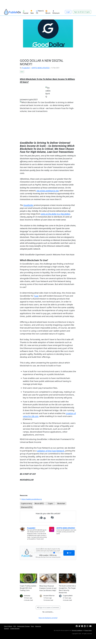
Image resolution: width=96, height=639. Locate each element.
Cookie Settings (15, 628)
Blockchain (61, 503)
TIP (70, 553)
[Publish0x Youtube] (90, 626)
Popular (25, 13)
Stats (32, 626)
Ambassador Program (23, 626)
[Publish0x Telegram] (82, 626)
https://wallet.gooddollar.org (31, 499)
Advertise (38, 626)
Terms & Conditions (77, 630)
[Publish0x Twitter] (79, 626)
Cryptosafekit (67, 596)
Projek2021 (26, 68)
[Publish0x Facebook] (77, 626)
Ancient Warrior (49, 596)
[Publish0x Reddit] (85, 626)
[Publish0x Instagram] (87, 626)
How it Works (8, 626)
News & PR (40, 12)
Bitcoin (48, 13)
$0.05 (22, 72)
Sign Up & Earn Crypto (82, 12)
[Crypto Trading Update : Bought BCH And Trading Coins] (28, 578)
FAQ (14, 626)
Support (6, 628)
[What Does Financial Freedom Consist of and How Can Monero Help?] (48, 578)
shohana (27, 596)
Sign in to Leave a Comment (49, 607)
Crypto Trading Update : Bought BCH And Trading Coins (28, 588)
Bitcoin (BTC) (39, 503)
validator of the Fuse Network (50, 450)
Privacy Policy (88, 630)
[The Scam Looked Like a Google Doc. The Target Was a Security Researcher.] (67, 578)
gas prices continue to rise (47, 190)
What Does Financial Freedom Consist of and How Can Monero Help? (47, 588)
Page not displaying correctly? (48, 618)
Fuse (36, 295)
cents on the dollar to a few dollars (55, 213)
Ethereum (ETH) (26, 507)
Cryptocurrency (26, 503)
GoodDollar (28, 205)
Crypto (50, 503)
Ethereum (56, 13)
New (32, 13)
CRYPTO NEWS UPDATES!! (41, 68)
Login (68, 12)
